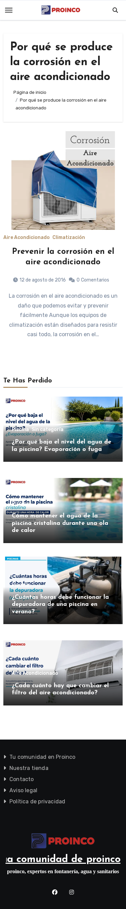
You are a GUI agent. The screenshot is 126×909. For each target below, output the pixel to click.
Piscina (20, 429)
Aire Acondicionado (26, 237)
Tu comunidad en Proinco (42, 757)
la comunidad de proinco (63, 859)
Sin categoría (48, 429)
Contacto (21, 779)
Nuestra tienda (28, 768)
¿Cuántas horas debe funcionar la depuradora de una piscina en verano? (60, 604)
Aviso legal (23, 790)
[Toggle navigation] (8, 10)
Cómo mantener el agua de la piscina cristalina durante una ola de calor (60, 523)
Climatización (68, 237)
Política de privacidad (37, 801)
